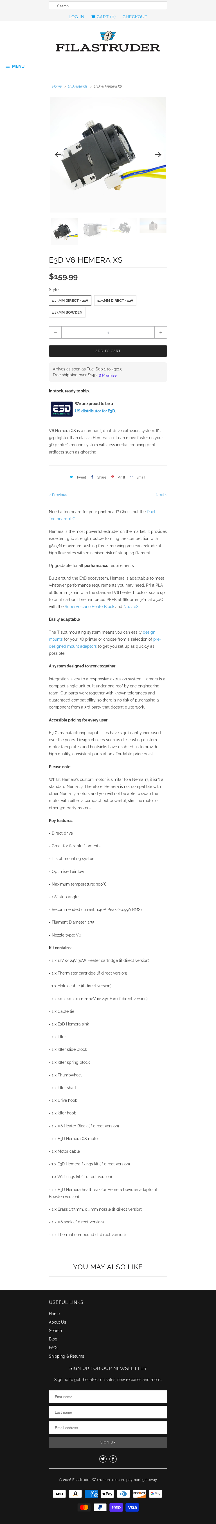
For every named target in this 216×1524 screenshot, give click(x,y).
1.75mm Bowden (67, 312)
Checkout (135, 16)
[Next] (158, 155)
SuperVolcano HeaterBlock (89, 606)
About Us (57, 1322)
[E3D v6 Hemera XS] (108, 155)
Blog (53, 1339)
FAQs (53, 1348)
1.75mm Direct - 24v (70, 300)
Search (55, 1330)
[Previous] (58, 155)
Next (160, 495)
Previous (59, 495)
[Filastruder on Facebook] (113, 1459)
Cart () (105, 16)
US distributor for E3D (95, 411)
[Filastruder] (108, 41)
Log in (77, 16)
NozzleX (131, 606)
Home (54, 1313)
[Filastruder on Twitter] (103, 1459)
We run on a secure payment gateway (124, 1480)
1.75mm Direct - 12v (115, 300)
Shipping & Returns (66, 1356)
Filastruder (81, 1480)
